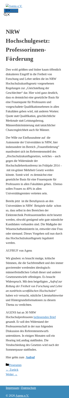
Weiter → (11, 374)
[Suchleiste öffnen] (7, 15)
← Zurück (12, 369)
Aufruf (30, 357)
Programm (15, 365)
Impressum (12, 387)
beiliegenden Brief (45, 317)
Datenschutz (28, 387)
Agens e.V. (22, 395)
